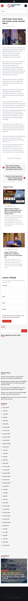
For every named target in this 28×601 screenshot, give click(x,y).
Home (3, 11)
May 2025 (5, 456)
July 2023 (5, 528)
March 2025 (5, 463)
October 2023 (6, 519)
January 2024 (6, 509)
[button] (24, 556)
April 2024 (5, 499)
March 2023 (5, 542)
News (3, 26)
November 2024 (6, 476)
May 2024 (5, 496)
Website (4, 309)
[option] (14, 571)
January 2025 (6, 469)
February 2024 (6, 506)
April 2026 (5, 420)
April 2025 (5, 460)
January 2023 (6, 545)
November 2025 (6, 437)
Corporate (5, 570)
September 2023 (6, 522)
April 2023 (5, 538)
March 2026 (5, 423)
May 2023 (5, 535)
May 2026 (5, 417)
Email (4, 303)
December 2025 (6, 433)
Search (3, 326)
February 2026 (6, 427)
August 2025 (6, 446)
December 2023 (6, 512)
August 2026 (6, 407)
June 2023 (5, 532)
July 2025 (5, 450)
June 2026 (5, 414)
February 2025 (6, 466)
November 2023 (6, 515)
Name (4, 296)
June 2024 (5, 492)
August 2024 (6, 486)
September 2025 (6, 443)
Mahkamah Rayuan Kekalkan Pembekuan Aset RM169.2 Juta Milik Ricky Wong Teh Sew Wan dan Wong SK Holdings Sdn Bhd (14, 383)
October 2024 (6, 479)
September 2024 (6, 482)
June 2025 (5, 453)
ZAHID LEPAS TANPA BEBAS (14, 158)
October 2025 (6, 440)
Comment (4, 285)
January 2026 (6, 430)
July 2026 (5, 410)
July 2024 (5, 489)
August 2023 (6, 525)
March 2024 (5, 502)
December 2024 (6, 473)
